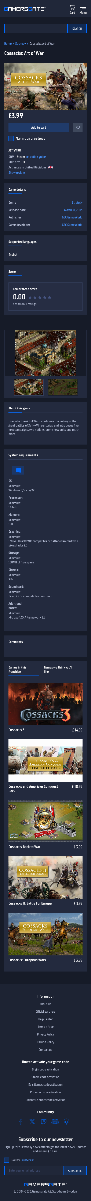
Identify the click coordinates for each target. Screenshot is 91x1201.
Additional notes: (15, 606)
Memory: (14, 515)
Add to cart (38, 127)
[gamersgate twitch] (43, 1121)
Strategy (20, 44)
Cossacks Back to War (24, 846)
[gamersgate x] (32, 1121)
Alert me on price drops (30, 138)
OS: (10, 481)
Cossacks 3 (16, 729)
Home (8, 44)
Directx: (13, 570)
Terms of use (46, 1027)
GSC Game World (72, 217)
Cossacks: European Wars (27, 960)
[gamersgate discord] (55, 1121)
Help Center (45, 1019)
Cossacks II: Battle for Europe (30, 903)
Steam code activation (45, 1077)
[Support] (66, 1121)
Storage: (13, 553)
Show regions (17, 173)
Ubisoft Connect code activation (46, 1100)
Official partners (45, 1011)
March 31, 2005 (73, 210)
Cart (72, 13)
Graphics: (14, 532)
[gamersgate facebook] (20, 1121)
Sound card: (16, 587)
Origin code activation (45, 1069)
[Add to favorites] (78, 127)
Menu (83, 13)
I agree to (22, 1160)
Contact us (45, 1050)
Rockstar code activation (45, 1092)
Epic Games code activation (45, 1085)
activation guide (36, 157)
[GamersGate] (45, 1187)
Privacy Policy (45, 1034)
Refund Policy (45, 1042)
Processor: (15, 498)
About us (45, 1004)
